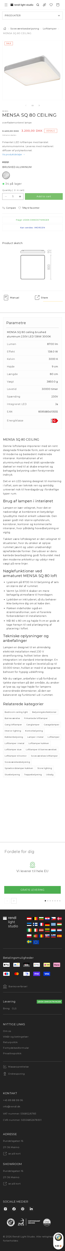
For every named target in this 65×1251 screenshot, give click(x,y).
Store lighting (44, 768)
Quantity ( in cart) (13, 190)
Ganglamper (33, 724)
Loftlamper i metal (14, 743)
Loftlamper (50, 28)
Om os (7, 1031)
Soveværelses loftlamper (44, 756)
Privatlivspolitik (12, 1053)
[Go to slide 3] (50, 900)
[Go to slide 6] (57, 900)
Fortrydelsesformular (16, 1047)
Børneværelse (12, 718)
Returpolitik (10, 1042)
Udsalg (50, 774)
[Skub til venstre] (26, 105)
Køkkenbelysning (14, 737)
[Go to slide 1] (45, 900)
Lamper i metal (35, 737)
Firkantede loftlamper (36, 718)
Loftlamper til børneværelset (41, 749)
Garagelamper (51, 724)
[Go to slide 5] (55, 900)
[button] (6, 5)
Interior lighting (13, 731)
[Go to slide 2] (47, 900)
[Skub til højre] (39, 105)
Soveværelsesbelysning (24, 28)
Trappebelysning (33, 774)
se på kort (14, 1153)
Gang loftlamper (13, 724)
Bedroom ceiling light (16, 712)
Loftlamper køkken (39, 743)
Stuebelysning (12, 774)
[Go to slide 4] (52, 900)
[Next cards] (14, 901)
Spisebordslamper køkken (19, 768)
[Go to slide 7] (59, 900)
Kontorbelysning (34, 731)
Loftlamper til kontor (16, 756)
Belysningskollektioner (44, 712)
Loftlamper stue (13, 749)
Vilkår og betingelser (16, 1036)
